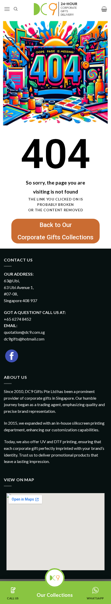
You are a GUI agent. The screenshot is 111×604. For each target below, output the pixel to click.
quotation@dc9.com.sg (24, 332)
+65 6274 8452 (17, 319)
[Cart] (104, 9)
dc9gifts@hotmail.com (24, 338)
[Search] (16, 9)
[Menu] (7, 9)
